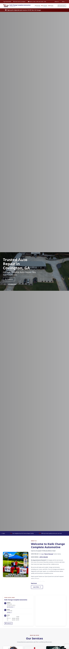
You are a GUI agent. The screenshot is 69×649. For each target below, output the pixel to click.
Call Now (9, 612)
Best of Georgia (49, 554)
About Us (57, 1)
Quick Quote (62, 5)
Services (38, 5)
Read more (34, 583)
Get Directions (10, 607)
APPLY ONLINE (44, 557)
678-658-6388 (8, 1)
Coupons (45, 5)
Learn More (36, 587)
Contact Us (10, 279)
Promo (51, 5)
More (63, 1)
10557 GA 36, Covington (20, 1)
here (42, 554)
